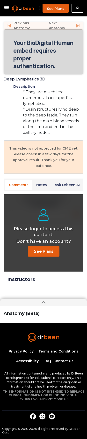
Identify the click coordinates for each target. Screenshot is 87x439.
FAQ (47, 361)
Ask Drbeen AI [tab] (67, 185)
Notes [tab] (41, 185)
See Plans (55, 9)
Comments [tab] (19, 185)
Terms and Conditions (58, 351)
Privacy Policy (21, 351)
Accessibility (27, 361)
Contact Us (63, 361)
